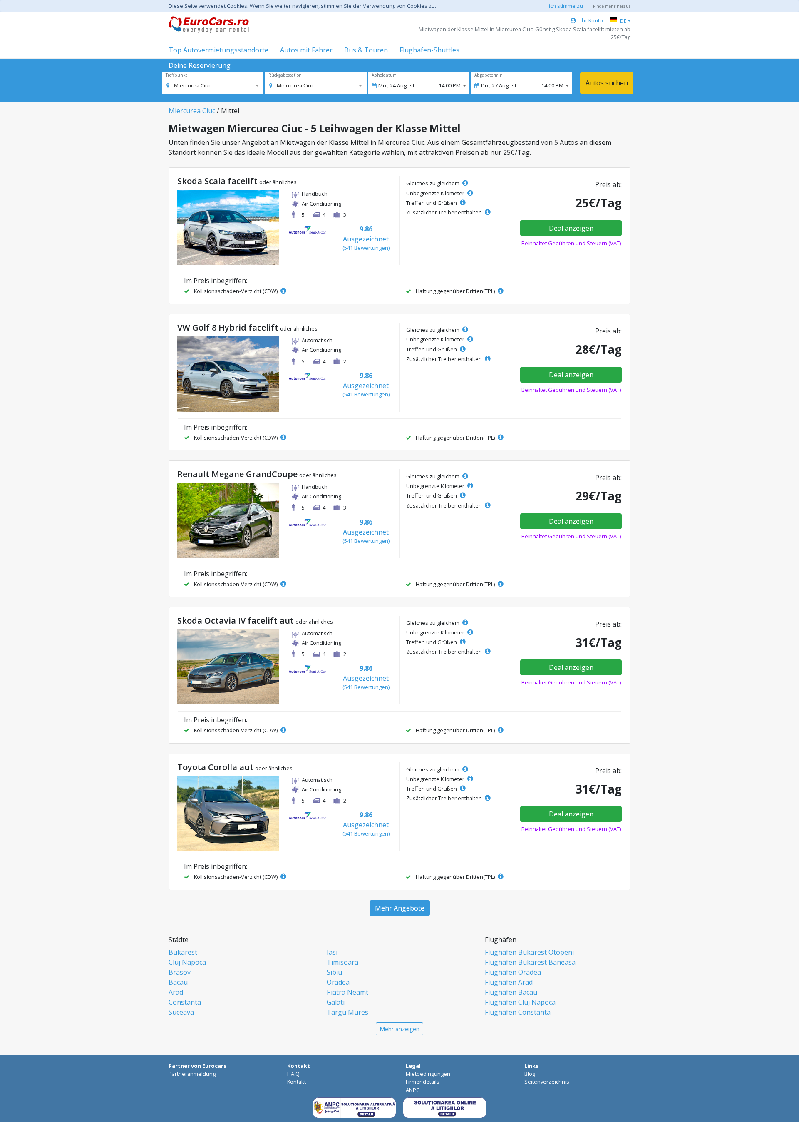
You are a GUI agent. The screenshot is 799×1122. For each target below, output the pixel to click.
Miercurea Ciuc (192, 110)
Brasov (180, 972)
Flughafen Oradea (513, 972)
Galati (336, 1002)
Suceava (181, 1012)
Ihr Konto (591, 20)
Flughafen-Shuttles (429, 50)
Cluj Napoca (187, 962)
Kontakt (296, 1081)
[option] (188, 85)
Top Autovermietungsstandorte (218, 50)
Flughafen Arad (509, 982)
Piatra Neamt (347, 992)
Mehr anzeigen (399, 1029)
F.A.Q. (294, 1073)
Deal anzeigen (571, 228)
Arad (176, 992)
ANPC (412, 1090)
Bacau (178, 982)
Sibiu (334, 972)
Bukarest (183, 952)
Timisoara (342, 962)
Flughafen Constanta (518, 1012)
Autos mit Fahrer (306, 50)
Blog (529, 1073)
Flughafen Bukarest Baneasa (530, 962)
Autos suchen (607, 82)
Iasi (332, 952)
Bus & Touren (366, 50)
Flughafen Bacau (511, 992)
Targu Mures (347, 1012)
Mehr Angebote (399, 908)
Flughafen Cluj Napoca (520, 1002)
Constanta (185, 1002)
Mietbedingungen (428, 1073)
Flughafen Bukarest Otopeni (529, 952)
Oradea (338, 982)
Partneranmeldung (192, 1073)
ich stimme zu (566, 6)
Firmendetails (422, 1081)
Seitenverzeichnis (546, 1081)
